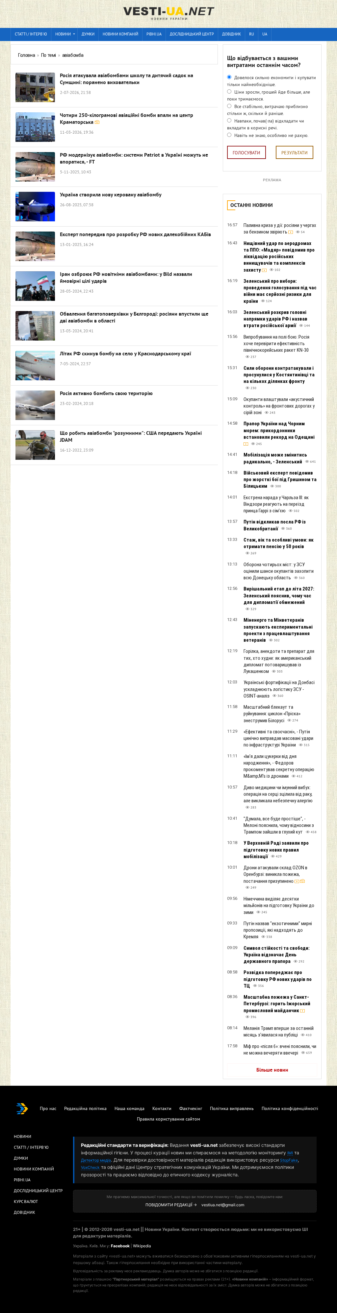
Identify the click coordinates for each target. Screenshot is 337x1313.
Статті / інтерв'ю (31, 34)
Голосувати (246, 153)
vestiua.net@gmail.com (222, 1204)
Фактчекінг (190, 1109)
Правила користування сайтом (168, 1119)
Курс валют (26, 1202)
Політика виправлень (232, 1109)
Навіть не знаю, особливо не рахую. (270, 136)
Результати (294, 153)
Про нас (48, 1109)
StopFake (289, 1160)
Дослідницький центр (192, 34)
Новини (63, 34)
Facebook (120, 1245)
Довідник (231, 34)
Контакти (161, 1109)
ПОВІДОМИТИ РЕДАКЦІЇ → (171, 1204)
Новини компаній (120, 34)
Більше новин (272, 1070)
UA (264, 34)
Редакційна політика (85, 1109)
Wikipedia (142, 1245)
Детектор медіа (96, 1160)
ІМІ (290, 1152)
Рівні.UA (154, 34)
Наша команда (129, 1109)
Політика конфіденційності (290, 1109)
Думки (88, 34)
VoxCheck (90, 1167)
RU (251, 34)
